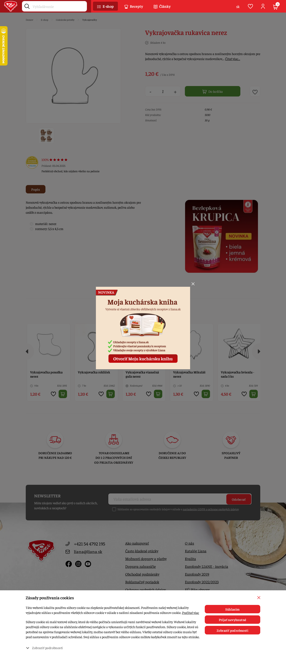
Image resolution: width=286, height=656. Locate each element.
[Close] (193, 284)
